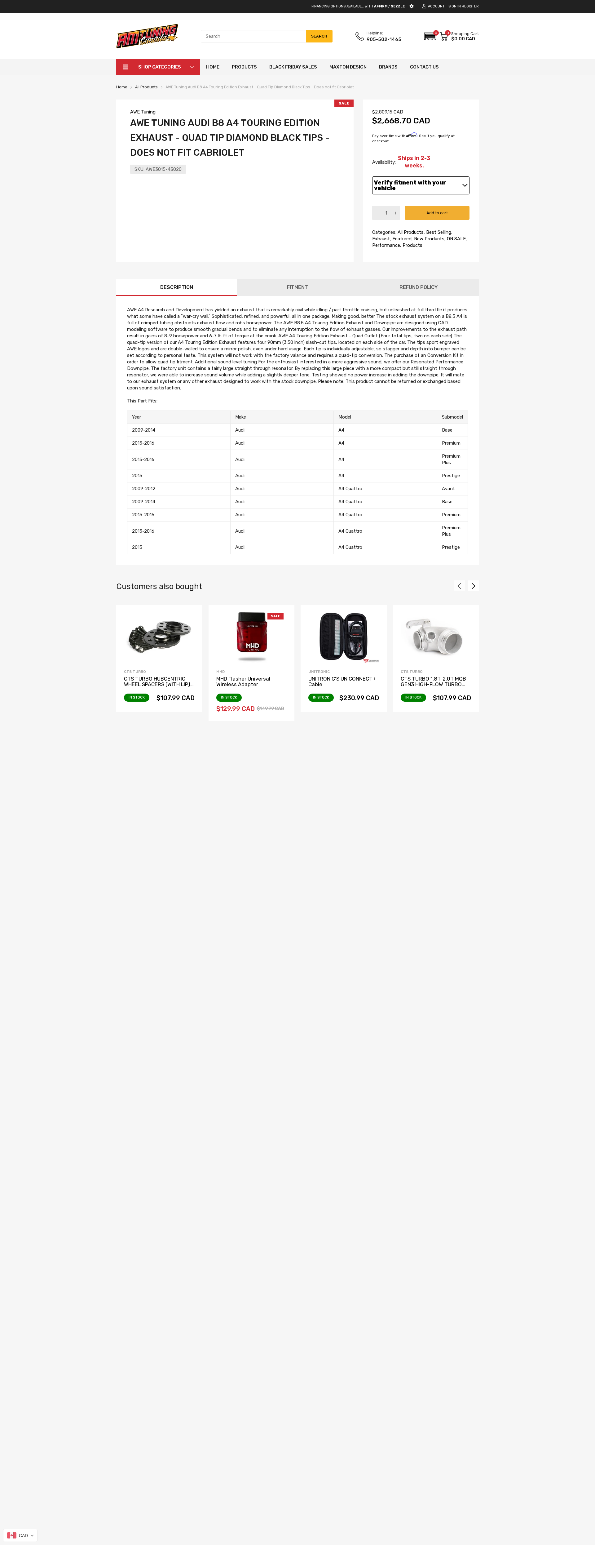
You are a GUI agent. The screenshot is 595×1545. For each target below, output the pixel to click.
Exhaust (381, 239)
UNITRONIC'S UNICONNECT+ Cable (342, 682)
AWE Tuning (143, 112)
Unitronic (319, 671)
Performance (386, 245)
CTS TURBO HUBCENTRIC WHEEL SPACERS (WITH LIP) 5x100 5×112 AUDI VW (157, 684)
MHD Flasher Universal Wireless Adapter (243, 682)
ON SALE (456, 239)
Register (470, 6)
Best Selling (438, 232)
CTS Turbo (135, 671)
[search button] (319, 36)
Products (411, 245)
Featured (401, 239)
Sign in (454, 6)
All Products (410, 232)
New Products (428, 239)
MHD (220, 671)
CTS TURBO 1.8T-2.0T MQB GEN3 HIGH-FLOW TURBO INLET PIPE (433, 684)
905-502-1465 (384, 39)
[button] (430, 36)
